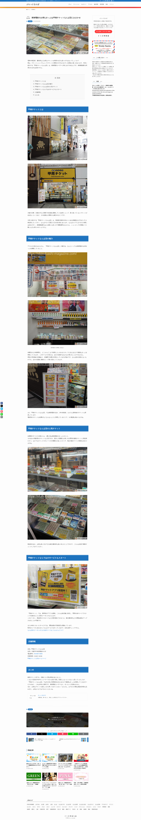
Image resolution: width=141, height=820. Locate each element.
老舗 (81, 809)
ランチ (99, 806)
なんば (55, 804)
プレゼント (89, 806)
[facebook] (100, 1)
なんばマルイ (90, 804)
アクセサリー (105, 804)
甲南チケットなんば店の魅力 (43, 84)
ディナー (71, 806)
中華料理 (104, 806)
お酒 (51, 804)
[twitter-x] (102, 1)
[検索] (114, 1)
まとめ (37, 95)
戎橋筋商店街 (53, 809)
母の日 (73, 809)
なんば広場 (97, 804)
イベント (111, 804)
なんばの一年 (61, 804)
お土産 (42, 804)
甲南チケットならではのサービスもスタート (48, 89)
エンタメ (29, 806)
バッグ (75, 806)
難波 (89, 809)
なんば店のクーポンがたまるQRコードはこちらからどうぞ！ (46, 630)
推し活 (59, 809)
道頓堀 (84, 809)
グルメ (43, 806)
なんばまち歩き (82, 804)
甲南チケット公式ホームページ (37, 658)
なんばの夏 (75, 804)
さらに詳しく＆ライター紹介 (103, 31)
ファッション (82, 806)
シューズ (53, 806)
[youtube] (108, 1)
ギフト (38, 806)
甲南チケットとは (40, 81)
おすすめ (37, 804)
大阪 (37, 809)
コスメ (47, 806)
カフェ (34, 806)
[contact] (112, 1)
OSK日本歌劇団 (30, 804)
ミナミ (94, 806)
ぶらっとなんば (32, 4)
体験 (109, 806)
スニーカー (64, 806)
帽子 (47, 809)
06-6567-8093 (38, 653)
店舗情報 (38, 92)
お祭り (47, 804)
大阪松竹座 (42, 809)
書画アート (68, 809)
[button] (31, 734)
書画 (63, 809)
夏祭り (33, 809)
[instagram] (104, 1)
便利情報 (30, 21)
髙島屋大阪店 (95, 809)
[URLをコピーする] (83, 734)
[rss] (110, 1)
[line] (106, 1)
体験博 (28, 809)
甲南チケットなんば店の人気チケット (46, 86)
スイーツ (59, 806)
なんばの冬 (68, 804)
